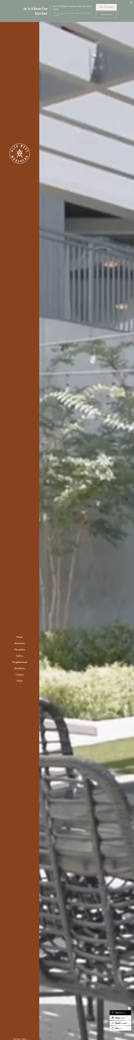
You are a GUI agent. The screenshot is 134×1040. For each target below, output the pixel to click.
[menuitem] (19, 637)
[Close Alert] (131, 3)
